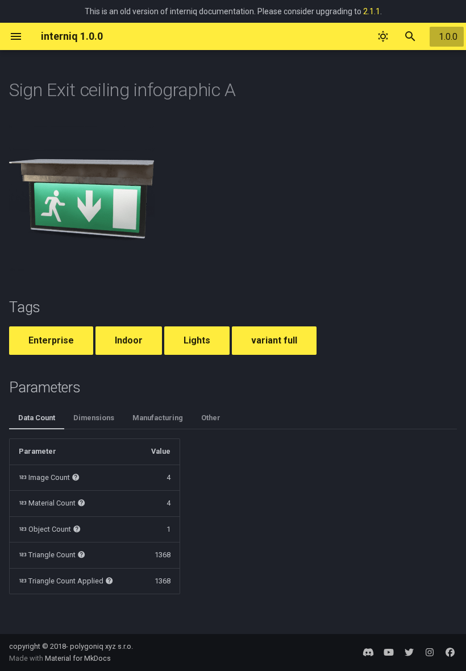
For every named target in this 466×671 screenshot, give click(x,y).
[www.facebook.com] (450, 652)
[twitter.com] (409, 652)
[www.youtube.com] (389, 652)
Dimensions (93, 417)
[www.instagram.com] (430, 652)
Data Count (36, 417)
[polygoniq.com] (368, 652)
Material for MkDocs (78, 658)
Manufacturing (157, 417)
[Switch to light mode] (383, 36)
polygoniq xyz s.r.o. (101, 646)
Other (210, 417)
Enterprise (51, 340)
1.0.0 (448, 36)
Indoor (129, 340)
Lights (197, 340)
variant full (274, 340)
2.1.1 (371, 11)
